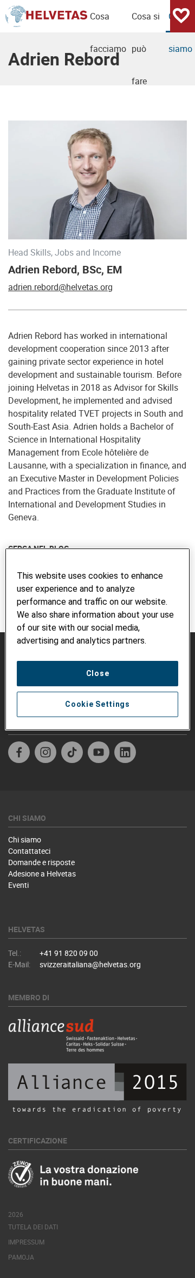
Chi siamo (24, 839)
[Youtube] (98, 753)
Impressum (26, 1241)
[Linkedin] (125, 753)
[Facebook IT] (19, 753)
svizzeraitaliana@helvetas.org (90, 964)
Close (97, 673)
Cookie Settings (97, 704)
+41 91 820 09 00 (69, 953)
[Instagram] (45, 753)
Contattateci (29, 851)
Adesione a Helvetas (42, 873)
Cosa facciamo (108, 21)
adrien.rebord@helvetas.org (60, 287)
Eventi (18, 885)
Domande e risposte (41, 862)
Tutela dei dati (33, 1226)
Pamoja (21, 1257)
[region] (97, 639)
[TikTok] (72, 753)
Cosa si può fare (146, 21)
